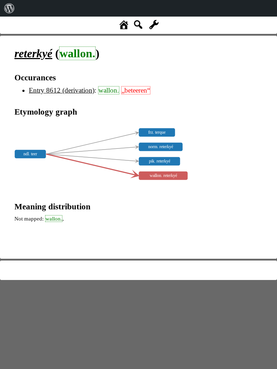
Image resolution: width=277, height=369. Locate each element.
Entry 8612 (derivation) (61, 90)
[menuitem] (9, 8)
